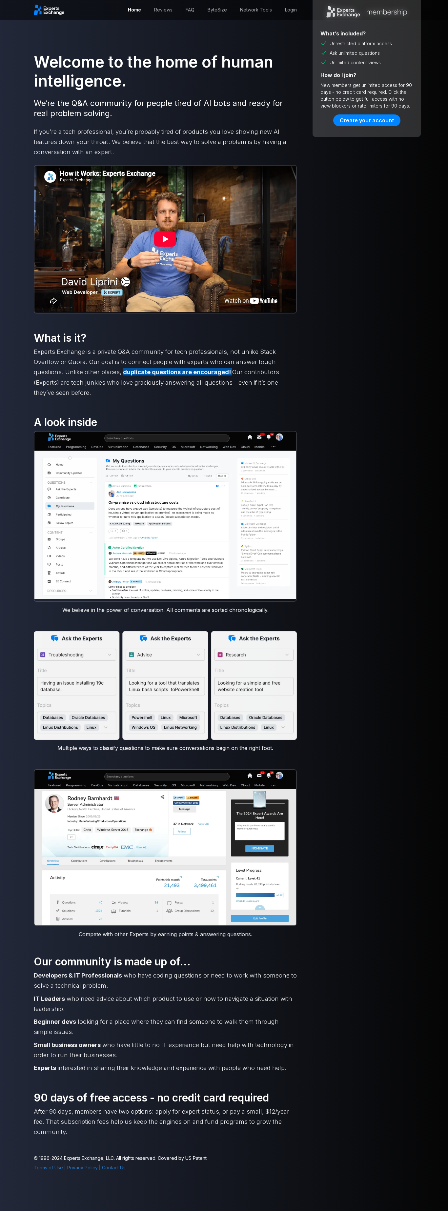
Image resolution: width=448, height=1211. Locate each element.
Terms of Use (48, 1167)
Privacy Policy (82, 1167)
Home (134, 9)
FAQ (190, 9)
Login (291, 9)
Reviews (163, 9)
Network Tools (256, 9)
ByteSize (217, 9)
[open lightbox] (165, 516)
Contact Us (114, 1167)
